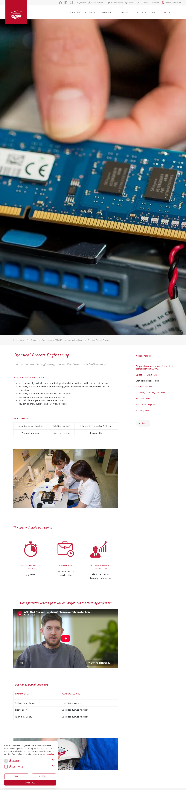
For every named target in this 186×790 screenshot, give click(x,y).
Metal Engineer (142, 410)
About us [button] (75, 12)
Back (144, 423)
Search (83, 2)
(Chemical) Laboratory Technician (150, 392)
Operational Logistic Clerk (147, 374)
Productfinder (117, 2)
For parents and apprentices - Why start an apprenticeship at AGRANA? (154, 367)
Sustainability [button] (108, 12)
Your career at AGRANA (52, 340)
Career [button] (166, 12)
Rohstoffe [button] (126, 12)
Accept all (30, 783)
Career (33, 340)
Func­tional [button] (15, 766)
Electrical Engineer (144, 386)
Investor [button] (141, 12)
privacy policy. (48, 754)
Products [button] (90, 12)
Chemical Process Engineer (99, 340)
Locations (144, 2)
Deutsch (155, 2)
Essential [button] (14, 760)
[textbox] (171, 2)
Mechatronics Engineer (146, 404)
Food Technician (143, 398)
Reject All (43, 776)
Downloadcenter (98, 2)
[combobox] (170, 2)
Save (16, 776)
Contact (131, 2)
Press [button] (155, 12)
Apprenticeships (75, 340)
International (18, 340)
